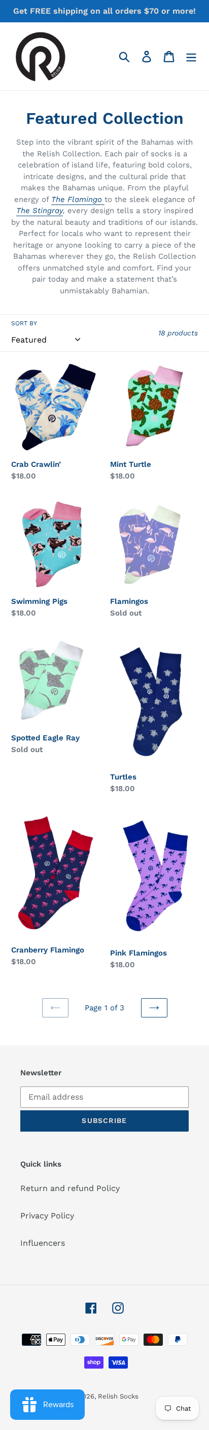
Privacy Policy (47, 1215)
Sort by (24, 323)
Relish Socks (118, 1396)
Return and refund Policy (70, 1188)
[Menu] (191, 56)
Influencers (42, 1243)
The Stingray (39, 210)
